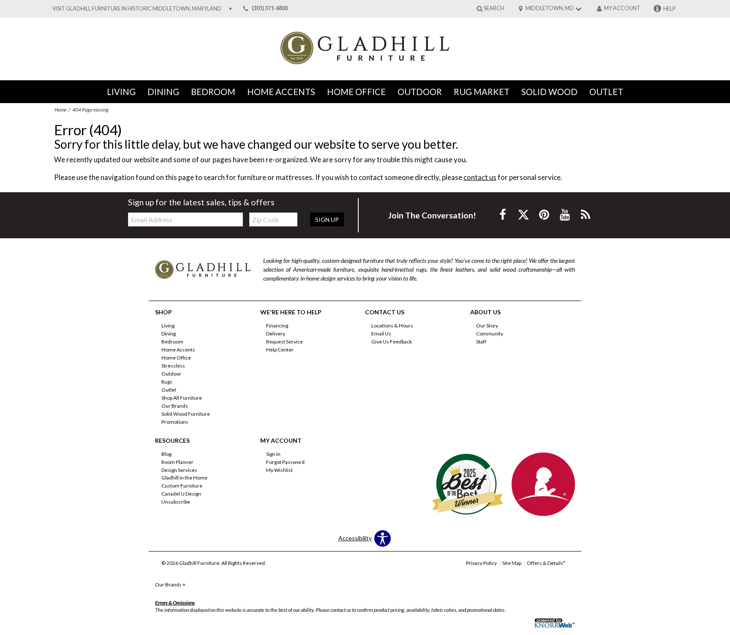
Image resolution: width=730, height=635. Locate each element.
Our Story (487, 325)
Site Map (511, 563)
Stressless (173, 365)
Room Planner (177, 461)
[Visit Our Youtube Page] (565, 214)
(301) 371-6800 (270, 8)
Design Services (179, 469)
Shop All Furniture (181, 398)
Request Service (284, 341)
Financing (277, 325)
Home (60, 109)
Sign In (273, 454)
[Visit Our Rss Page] (585, 214)
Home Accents (281, 92)
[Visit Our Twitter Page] (524, 214)
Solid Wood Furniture (185, 414)
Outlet (606, 92)
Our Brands (174, 406)
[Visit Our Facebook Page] (503, 214)
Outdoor (420, 92)
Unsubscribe (175, 502)
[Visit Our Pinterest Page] (544, 214)
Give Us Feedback (391, 341)
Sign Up (327, 219)
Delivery (275, 333)
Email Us (381, 333)
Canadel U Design (181, 494)
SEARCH (494, 8)
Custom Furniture (181, 485)
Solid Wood (549, 92)
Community (489, 333)
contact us (479, 177)
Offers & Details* (546, 563)
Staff (481, 341)
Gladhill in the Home (184, 477)
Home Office (356, 92)
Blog (166, 454)
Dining (163, 92)
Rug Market (481, 92)
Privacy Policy (481, 563)
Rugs (166, 382)
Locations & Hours (392, 325)
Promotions (174, 422)
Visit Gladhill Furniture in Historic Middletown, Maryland (136, 8)
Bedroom (213, 92)
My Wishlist (279, 469)
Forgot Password (285, 461)
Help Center (280, 349)
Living (121, 92)
